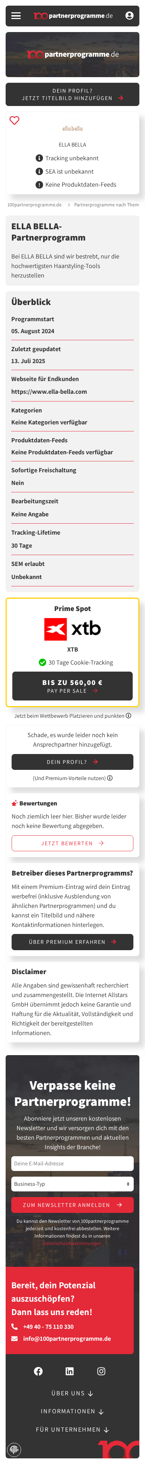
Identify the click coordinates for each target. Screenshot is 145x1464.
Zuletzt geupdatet (36, 349)
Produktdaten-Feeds (39, 440)
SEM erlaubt (28, 564)
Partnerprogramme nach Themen (109, 204)
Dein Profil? (68, 762)
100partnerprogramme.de (34, 204)
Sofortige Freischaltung (43, 470)
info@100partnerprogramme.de (67, 1338)
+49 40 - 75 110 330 (48, 1326)
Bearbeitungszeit (34, 501)
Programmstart (32, 319)
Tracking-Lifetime (35, 532)
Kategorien (26, 410)
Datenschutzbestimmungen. (72, 1243)
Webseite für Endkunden (45, 379)
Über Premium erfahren (68, 942)
